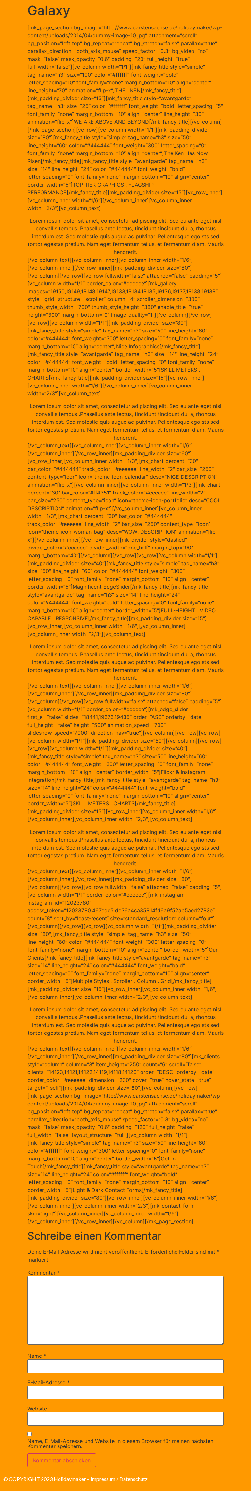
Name (36, 1355)
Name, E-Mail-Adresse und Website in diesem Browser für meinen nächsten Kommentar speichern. (120, 1443)
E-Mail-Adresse (48, 1382)
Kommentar (43, 1272)
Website (37, 1408)
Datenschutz (133, 1479)
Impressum (103, 1479)
